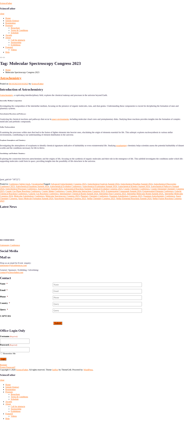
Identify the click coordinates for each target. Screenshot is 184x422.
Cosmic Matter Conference (53, 191)
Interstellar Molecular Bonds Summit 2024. (145, 194)
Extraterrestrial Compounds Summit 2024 (123, 191)
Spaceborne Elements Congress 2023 (70, 198)
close (2, 14)
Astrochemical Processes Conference (21, 189)
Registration (10, 23)
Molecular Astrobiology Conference (29, 196)
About (8, 37)
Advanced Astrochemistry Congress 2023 (68, 184)
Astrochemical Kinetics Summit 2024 (134, 186)
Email (4, 290)
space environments (60, 119)
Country (5, 303)
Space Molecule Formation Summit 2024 (35, 198)
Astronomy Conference (10, 245)
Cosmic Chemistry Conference (136, 189)
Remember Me (9, 353)
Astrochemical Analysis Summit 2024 (103, 184)
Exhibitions (15, 45)
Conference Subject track (19, 184)
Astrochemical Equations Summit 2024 (32, 186)
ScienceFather (6, 3)
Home (8, 18)
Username (9, 336)
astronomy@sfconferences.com (13, 265)
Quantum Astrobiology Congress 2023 (125, 196)
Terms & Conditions (19, 30)
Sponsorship (16, 42)
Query (4, 309)
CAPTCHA (5, 316)
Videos (14, 50)
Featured (9, 47)
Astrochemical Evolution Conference (65, 186)
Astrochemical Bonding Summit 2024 (136, 184)
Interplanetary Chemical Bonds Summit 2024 (79, 194)
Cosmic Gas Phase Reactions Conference (23, 191)
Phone (4, 297)
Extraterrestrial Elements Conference (157, 191)
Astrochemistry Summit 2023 (50, 189)
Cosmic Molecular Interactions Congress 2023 (85, 191)
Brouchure (15, 28)
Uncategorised (37, 184)
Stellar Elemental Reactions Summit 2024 (133, 198)
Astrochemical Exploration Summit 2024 (99, 186)
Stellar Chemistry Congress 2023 (101, 198)
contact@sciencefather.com (11, 272)
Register (3, 365)
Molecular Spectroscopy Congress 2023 (62, 196)
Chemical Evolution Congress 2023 (107, 189)
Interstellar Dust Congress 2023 (112, 194)
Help (7, 52)
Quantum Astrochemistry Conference (159, 196)
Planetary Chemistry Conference (94, 196)
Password (8, 345)
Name (4, 284)
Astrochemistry (10, 78)
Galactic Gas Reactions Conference (43, 194)
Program (9, 25)
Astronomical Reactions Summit (77, 189)
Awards (8, 35)
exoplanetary (121, 145)
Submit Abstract (12, 21)
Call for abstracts (18, 40)
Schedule (15, 33)
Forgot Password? (7, 367)
